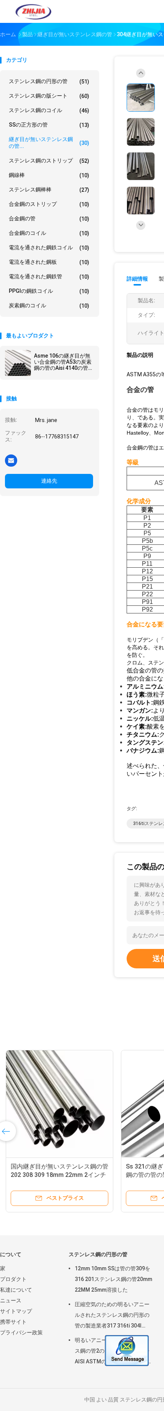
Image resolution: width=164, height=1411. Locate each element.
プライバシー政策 (21, 1332)
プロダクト (13, 1279)
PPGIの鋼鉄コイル (49, 291)
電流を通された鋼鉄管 (49, 276)
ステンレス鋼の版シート (49, 96)
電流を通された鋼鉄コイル (49, 247)
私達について (16, 1290)
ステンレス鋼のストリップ (49, 160)
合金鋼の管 (49, 218)
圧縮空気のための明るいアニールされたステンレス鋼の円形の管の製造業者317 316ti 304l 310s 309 (112, 1316)
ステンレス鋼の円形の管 (49, 81)
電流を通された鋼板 (49, 262)
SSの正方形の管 (49, 125)
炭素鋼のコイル (49, 305)
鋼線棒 (49, 175)
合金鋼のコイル (49, 233)
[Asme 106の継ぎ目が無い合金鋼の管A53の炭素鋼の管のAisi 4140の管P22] (18, 363)
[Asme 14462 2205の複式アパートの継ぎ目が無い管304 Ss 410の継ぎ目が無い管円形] (71, 1103)
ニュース (10, 1300)
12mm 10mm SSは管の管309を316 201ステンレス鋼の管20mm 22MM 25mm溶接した (113, 1279)
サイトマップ (16, 1311)
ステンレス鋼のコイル (49, 110)
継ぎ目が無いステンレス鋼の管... (49, 142)
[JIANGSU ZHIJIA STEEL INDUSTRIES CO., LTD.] (33, 11)
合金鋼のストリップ (49, 204)
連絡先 (49, 481)
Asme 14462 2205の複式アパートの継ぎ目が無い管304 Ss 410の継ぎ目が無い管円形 (68, 1175)
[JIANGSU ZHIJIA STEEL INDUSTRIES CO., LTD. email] (11, 460)
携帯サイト (13, 1322)
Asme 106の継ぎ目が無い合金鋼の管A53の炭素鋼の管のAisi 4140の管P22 (63, 362)
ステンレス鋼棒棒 (49, 189)
